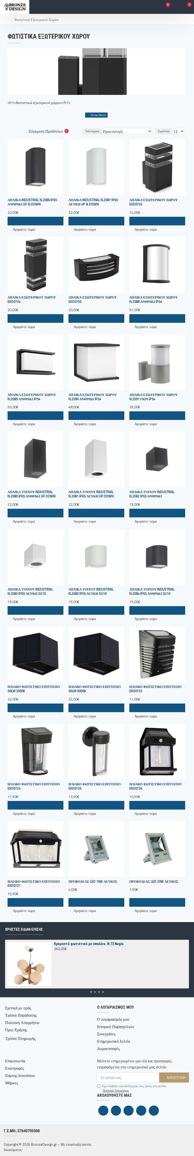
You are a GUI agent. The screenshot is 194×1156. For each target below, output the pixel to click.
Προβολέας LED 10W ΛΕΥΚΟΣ (92, 881)
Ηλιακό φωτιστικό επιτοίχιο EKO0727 (34, 883)
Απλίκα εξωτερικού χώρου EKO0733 (153, 202)
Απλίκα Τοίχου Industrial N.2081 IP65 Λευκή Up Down (91, 494)
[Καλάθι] (26, 610)
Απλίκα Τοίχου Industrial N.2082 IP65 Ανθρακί (152, 494)
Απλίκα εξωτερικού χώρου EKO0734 (32, 299)
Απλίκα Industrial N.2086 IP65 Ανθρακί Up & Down (32, 202)
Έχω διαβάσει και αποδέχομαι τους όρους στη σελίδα (134, 1088)
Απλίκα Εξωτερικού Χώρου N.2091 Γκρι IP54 (153, 397)
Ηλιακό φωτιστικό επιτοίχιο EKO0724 (34, 786)
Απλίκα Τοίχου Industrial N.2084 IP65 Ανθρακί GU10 (152, 591)
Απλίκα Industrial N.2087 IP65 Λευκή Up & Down (93, 202)
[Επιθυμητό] (35, 610)
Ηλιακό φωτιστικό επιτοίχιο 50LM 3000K (34, 689)
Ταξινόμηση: (92, 131)
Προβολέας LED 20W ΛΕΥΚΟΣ (153, 881)
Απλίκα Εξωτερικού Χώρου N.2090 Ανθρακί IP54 (92, 397)
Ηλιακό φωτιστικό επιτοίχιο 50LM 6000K (94, 689)
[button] (91, 992)
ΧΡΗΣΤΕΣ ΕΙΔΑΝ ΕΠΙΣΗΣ (24, 929)
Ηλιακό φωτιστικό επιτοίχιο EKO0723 (155, 689)
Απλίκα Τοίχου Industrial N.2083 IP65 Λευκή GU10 (30, 591)
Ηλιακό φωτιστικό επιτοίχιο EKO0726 (155, 786)
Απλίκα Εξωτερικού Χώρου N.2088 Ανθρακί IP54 (153, 299)
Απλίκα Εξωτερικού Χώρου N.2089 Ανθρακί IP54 (32, 397)
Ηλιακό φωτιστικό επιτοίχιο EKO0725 (94, 786)
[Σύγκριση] (44, 610)
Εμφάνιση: (164, 131)
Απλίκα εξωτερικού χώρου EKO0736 (92, 299)
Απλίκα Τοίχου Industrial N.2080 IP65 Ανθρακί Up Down (32, 494)
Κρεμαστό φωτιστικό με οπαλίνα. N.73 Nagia (89, 944)
